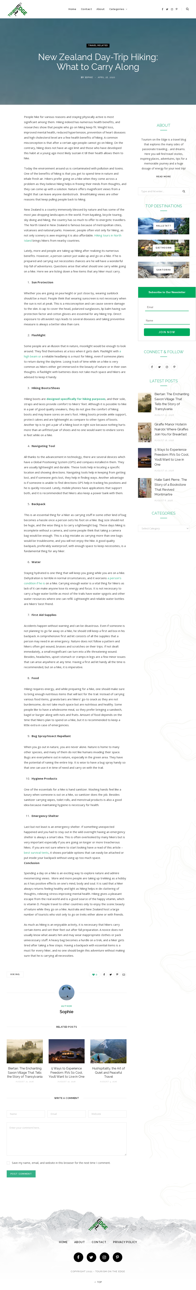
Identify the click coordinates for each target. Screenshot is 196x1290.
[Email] (10, 158)
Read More (163, 176)
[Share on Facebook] (10, 128)
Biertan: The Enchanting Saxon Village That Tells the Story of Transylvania (24, 1072)
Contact (86, 9)
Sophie (89, 77)
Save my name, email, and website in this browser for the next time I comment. (61, 1163)
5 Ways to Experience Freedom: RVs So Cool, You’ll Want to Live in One (66, 1072)
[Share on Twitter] (10, 138)
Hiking (15, 974)
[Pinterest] (10, 148)
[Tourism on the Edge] (17, 9)
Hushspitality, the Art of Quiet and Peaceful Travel (108, 1072)
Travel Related (98, 45)
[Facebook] (78, 1257)
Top (99, 1282)
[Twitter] (91, 1257)
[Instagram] (104, 1257)
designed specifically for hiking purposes (76, 399)
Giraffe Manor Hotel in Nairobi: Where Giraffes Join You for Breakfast (171, 429)
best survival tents (36, 852)
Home (72, 9)
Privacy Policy (125, 1242)
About (100, 9)
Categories (116, 9)
